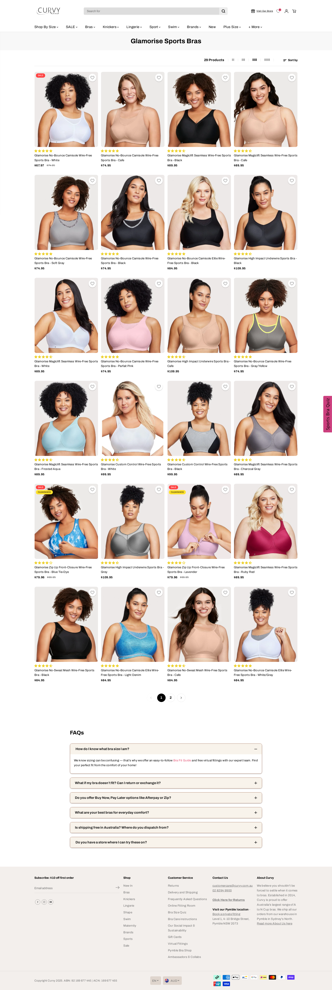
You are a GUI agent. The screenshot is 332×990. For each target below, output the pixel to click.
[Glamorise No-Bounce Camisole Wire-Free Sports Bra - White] (66, 109)
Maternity (129, 925)
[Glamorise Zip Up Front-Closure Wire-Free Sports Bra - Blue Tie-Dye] (66, 521)
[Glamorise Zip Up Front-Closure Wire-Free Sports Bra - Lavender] (199, 521)
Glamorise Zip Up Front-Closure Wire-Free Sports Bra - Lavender (196, 570)
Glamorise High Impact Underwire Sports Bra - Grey (132, 570)
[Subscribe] (118, 888)
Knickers (110, 27)
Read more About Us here (274, 923)
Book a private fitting (226, 914)
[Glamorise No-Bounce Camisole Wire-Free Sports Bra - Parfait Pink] (133, 315)
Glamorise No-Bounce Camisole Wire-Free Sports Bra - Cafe (130, 158)
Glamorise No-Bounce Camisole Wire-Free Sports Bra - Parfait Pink (130, 364)
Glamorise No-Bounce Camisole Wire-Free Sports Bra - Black (130, 261)
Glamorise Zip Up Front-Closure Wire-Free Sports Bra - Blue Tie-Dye (63, 570)
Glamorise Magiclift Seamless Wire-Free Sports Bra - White (66, 364)
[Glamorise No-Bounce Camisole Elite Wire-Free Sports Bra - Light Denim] (133, 624)
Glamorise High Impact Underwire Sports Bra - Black (265, 261)
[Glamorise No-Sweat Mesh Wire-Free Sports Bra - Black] (66, 624)
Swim (173, 27)
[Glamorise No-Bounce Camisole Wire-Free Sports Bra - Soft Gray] (66, 212)
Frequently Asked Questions (187, 899)
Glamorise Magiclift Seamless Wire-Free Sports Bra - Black (199, 158)
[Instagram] (44, 902)
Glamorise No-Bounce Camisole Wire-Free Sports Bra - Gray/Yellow (262, 364)
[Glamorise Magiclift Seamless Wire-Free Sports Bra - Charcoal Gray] (266, 418)
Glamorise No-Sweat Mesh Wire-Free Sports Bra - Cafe (197, 673)
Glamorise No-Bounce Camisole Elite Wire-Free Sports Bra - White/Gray (263, 673)
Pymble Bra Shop (180, 950)
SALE (71, 27)
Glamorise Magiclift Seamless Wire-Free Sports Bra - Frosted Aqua (66, 467)
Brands (193, 27)
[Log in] (286, 11)
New (212, 27)
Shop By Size (45, 27)
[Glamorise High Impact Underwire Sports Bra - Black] (266, 212)
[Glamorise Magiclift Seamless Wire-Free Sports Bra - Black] (199, 109)
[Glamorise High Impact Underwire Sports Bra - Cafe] (199, 315)
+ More (254, 27)
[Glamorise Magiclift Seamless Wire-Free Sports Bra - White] (66, 315)
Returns (173, 885)
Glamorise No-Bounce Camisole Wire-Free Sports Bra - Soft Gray (63, 261)
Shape (127, 912)
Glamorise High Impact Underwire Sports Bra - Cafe (198, 364)
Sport (154, 27)
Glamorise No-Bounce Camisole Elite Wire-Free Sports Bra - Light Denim (130, 673)
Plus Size (231, 27)
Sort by (292, 60)
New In (128, 885)
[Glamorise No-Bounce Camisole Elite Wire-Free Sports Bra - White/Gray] (266, 624)
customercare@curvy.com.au (232, 885)
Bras (89, 27)
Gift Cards (175, 937)
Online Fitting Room (181, 905)
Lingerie (133, 27)
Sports (128, 938)
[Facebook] (37, 902)
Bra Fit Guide (182, 760)
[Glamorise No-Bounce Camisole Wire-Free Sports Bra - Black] (133, 212)
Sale (126, 945)
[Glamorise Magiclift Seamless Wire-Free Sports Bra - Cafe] (266, 109)
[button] (327, 414)
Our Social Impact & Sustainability (181, 928)
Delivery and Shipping (183, 892)
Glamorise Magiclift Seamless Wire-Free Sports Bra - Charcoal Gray (265, 467)
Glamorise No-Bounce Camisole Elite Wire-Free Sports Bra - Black (196, 261)
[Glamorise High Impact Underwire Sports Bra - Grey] (133, 521)
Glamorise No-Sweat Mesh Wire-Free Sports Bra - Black (64, 673)
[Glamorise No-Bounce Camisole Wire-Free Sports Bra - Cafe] (133, 109)
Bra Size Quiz (177, 912)
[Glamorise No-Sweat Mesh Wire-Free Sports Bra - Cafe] (199, 624)
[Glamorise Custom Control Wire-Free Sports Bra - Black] (199, 418)
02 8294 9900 (222, 890)
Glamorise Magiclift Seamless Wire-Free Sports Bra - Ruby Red (265, 570)
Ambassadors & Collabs (184, 956)
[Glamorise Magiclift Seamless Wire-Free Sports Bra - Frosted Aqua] (66, 418)
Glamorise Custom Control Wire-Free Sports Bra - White (131, 467)
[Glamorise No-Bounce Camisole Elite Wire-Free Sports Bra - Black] (199, 212)
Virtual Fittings (178, 943)
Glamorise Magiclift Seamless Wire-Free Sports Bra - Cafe (265, 158)
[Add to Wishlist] (92, 77)
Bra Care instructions (182, 919)
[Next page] (181, 698)
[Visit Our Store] (262, 11)
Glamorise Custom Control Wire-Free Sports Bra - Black (197, 467)
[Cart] (294, 11)
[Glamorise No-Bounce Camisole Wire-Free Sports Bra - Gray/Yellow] (266, 315)
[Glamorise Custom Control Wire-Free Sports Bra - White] (133, 418)
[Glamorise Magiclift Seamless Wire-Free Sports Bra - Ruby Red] (266, 521)
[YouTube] (50, 902)
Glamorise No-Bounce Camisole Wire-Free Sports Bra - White (63, 158)
